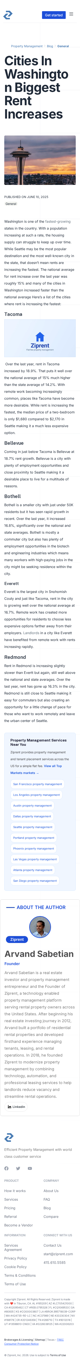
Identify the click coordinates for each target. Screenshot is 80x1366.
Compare (51, 1216)
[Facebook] (6, 1168)
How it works (15, 1191)
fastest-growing (58, 221)
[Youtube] (30, 1168)
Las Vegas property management (35, 859)
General (63, 46)
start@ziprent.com (58, 1254)
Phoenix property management (33, 848)
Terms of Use (15, 1284)
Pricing (9, 1208)
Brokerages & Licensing (18, 1339)
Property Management (27, 46)
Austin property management (32, 805)
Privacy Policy (15, 1258)
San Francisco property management (37, 784)
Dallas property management (32, 816)
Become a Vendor (18, 1225)
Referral (10, 1216)
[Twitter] (18, 1168)
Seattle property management (32, 827)
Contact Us (52, 1245)
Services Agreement (13, 1247)
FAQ (47, 1199)
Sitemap (39, 1339)
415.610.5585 (55, 1262)
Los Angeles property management (36, 794)
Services (11, 1199)
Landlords (31, 633)
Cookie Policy (15, 1267)
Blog (50, 46)
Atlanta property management (32, 870)
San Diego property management (35, 880)
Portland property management (33, 837)
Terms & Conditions (20, 1275)
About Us (51, 1191)
